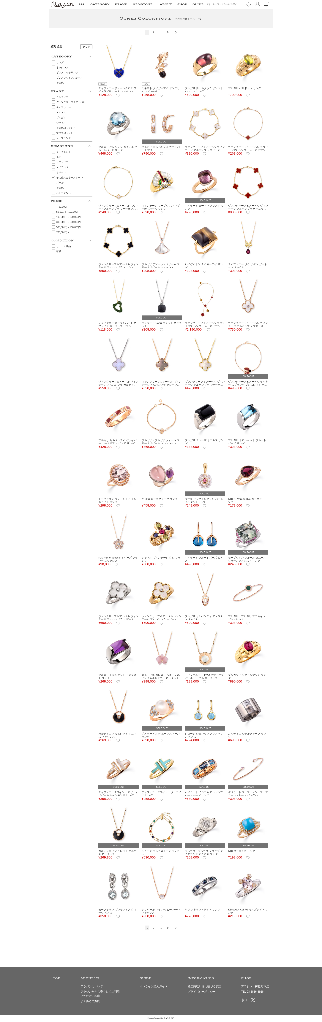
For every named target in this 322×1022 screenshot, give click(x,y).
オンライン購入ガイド (154, 986)
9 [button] (167, 32)
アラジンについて (91, 986)
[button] (174, 32)
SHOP (182, 4)
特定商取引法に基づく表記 (204, 986)
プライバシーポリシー (202, 991)
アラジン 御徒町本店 (255, 986)
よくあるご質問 (90, 1001)
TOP (56, 978)
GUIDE (198, 4)
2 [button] (153, 32)
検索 (209, 4)
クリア (86, 46)
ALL (81, 4)
